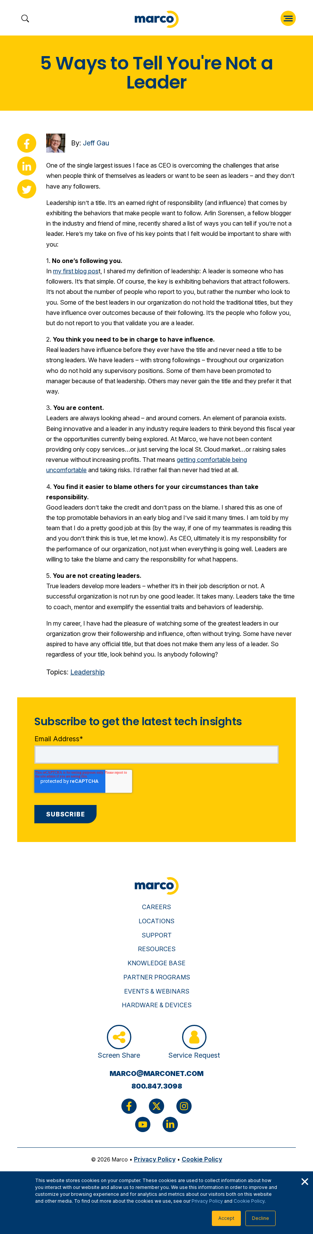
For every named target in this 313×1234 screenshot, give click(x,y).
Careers (156, 907)
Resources (157, 949)
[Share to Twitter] (26, 188)
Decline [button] (260, 1218)
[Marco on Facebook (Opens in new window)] (129, 1106)
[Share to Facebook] (26, 143)
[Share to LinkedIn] (26, 166)
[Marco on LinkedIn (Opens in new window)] (170, 1124)
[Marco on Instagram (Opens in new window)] (184, 1106)
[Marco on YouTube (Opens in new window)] (142, 1124)
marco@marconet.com (156, 1073)
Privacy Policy (207, 1201)
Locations (156, 921)
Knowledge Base (156, 963)
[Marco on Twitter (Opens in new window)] (156, 1106)
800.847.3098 (156, 1086)
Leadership (87, 672)
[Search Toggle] (24, 19)
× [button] (304, 1180)
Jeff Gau (96, 143)
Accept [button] (226, 1218)
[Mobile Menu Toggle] (288, 18)
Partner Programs (156, 977)
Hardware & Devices (157, 1005)
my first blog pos (75, 271)
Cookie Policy (249, 1201)
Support (157, 935)
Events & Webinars (156, 991)
